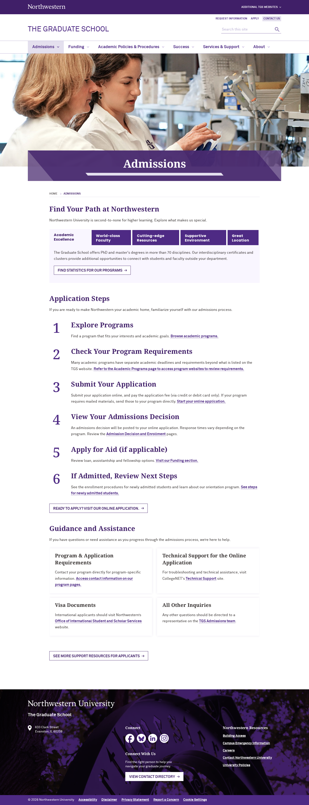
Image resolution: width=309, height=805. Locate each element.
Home (53, 193)
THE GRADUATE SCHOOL (68, 29)
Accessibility (87, 799)
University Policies (236, 765)
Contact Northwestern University (247, 757)
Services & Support (221, 47)
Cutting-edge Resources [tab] (150, 238)
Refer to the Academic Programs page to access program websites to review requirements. (169, 369)
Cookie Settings (195, 799)
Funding (76, 47)
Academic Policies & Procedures (129, 47)
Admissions (43, 47)
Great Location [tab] (240, 238)
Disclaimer (109, 799)
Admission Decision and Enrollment (136, 434)
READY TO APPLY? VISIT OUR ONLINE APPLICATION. (96, 508)
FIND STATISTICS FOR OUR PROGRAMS (90, 270)
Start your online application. (201, 401)
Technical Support (201, 578)
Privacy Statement (135, 799)
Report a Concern (166, 799)
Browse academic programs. (194, 336)
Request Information (231, 18)
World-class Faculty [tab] (108, 238)
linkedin (152, 738)
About (259, 47)
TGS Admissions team (217, 621)
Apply (255, 18)
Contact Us (272, 18)
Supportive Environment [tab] (197, 238)
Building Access (234, 735)
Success (181, 47)
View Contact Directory (152, 777)
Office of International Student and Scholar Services (98, 621)
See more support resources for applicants (96, 656)
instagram (164, 738)
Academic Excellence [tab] (64, 237)
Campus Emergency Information (246, 743)
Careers (229, 750)
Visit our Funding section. (177, 460)
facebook (130, 738)
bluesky (141, 738)
